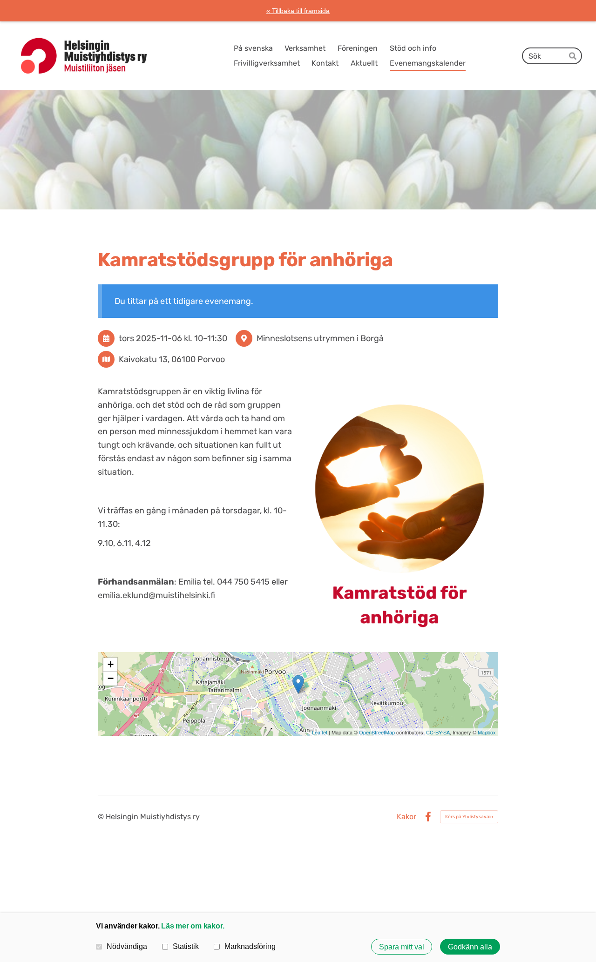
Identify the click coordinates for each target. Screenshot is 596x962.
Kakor (406, 817)
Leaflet (319, 732)
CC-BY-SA (438, 732)
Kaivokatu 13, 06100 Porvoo (172, 359)
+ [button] (111, 664)
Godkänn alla (470, 946)
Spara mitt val (401, 946)
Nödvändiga (127, 946)
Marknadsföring (250, 946)
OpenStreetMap (377, 732)
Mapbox (487, 732)
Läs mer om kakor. (192, 926)
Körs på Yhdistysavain (469, 817)
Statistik (186, 946)
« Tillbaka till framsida (298, 10)
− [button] (111, 678)
